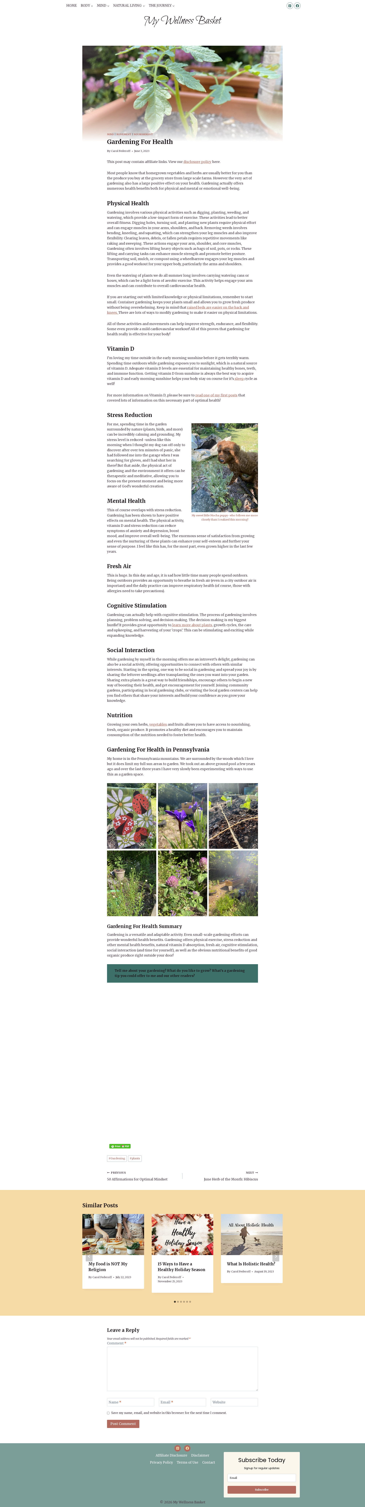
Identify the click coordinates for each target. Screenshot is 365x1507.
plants (135, 1158)
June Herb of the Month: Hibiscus (231, 1176)
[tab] (175, 1302)
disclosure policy (197, 162)
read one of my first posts (216, 395)
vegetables (158, 724)
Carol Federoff (120, 151)
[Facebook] (297, 5)
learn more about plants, (192, 625)
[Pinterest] (290, 5)
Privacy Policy (161, 1462)
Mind (110, 134)
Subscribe (262, 1489)
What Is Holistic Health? (251, 1264)
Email (167, 1402)
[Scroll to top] (355, 1501)
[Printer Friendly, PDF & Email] (120, 1146)
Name (115, 1402)
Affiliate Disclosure (171, 1455)
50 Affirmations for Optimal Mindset (137, 1176)
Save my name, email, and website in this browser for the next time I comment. (169, 1413)
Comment (116, 1343)
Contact (208, 1462)
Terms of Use (187, 1462)
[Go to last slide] (89, 1256)
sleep (239, 379)
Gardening (117, 1158)
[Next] (275, 1256)
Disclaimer (200, 1455)
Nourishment (143, 134)
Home (71, 5)
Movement (123, 134)
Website (219, 1402)
